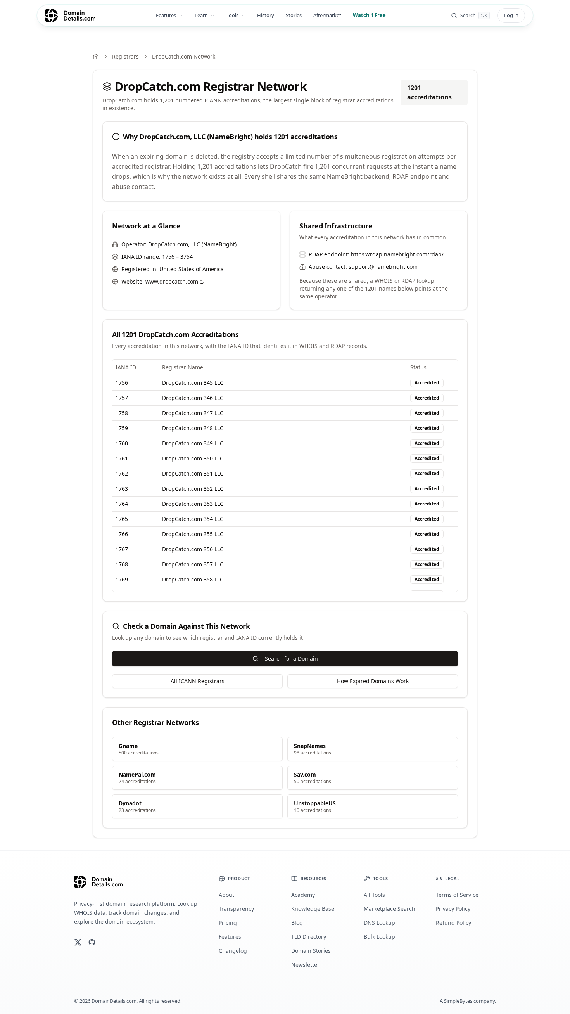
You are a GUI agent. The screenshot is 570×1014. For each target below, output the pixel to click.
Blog (297, 922)
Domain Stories (311, 950)
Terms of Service (457, 894)
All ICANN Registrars (198, 681)
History (265, 15)
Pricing (228, 922)
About (226, 894)
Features (166, 15)
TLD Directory (308, 936)
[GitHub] (92, 942)
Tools (232, 15)
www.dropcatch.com (171, 281)
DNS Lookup (379, 922)
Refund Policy (453, 922)
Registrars (125, 56)
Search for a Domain (291, 658)
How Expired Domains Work (373, 681)
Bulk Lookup (379, 936)
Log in (511, 15)
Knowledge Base (312, 908)
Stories (294, 15)
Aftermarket (327, 15)
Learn (201, 15)
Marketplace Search (389, 908)
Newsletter (305, 964)
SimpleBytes (458, 1000)
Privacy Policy (453, 908)
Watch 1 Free (369, 15)
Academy (303, 894)
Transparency (236, 908)
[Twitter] (78, 942)
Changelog (233, 950)
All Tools (374, 894)
